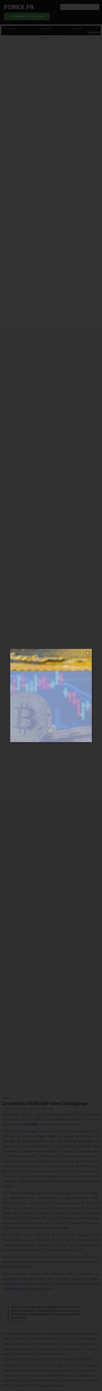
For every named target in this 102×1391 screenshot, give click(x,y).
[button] (87, 653)
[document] (51, 695)
